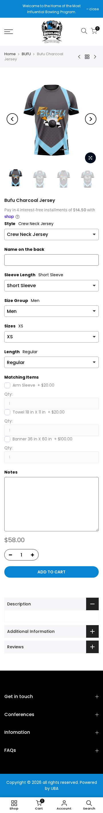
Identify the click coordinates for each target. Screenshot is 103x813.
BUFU (26, 54)
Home (10, 54)
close (12, 9)
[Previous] (12, 119)
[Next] (90, 119)
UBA (54, 788)
